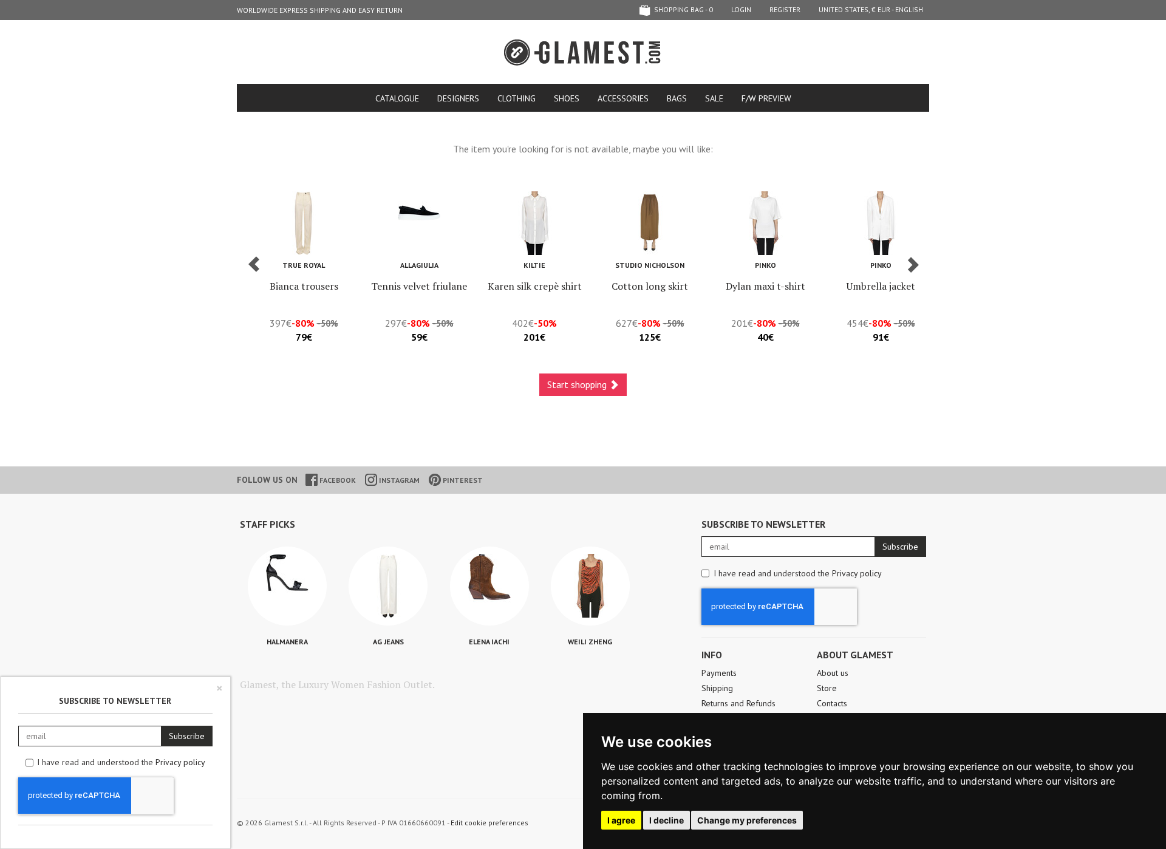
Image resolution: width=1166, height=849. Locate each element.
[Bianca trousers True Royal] (303, 223)
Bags (677, 98)
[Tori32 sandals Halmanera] (287, 586)
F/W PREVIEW (766, 98)
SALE (714, 98)
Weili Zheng (590, 641)
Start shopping (578, 384)
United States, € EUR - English (871, 9)
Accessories (623, 98)
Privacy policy (857, 573)
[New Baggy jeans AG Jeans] (388, 586)
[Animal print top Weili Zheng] (590, 586)
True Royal (303, 265)
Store (827, 688)
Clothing (516, 98)
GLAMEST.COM (583, 52)
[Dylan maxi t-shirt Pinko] (765, 223)
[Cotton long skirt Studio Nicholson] (649, 223)
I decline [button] (666, 820)
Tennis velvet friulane (419, 286)
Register (784, 9)
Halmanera (287, 641)
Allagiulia (419, 265)
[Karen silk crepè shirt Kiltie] (534, 223)
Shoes (566, 98)
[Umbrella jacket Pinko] (880, 223)
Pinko (765, 265)
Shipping (717, 688)
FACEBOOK (337, 480)
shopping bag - (682, 9)
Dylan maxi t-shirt (765, 286)
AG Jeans (388, 641)
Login (741, 9)
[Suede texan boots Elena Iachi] (489, 586)
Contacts (832, 703)
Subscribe (900, 546)
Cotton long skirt (650, 286)
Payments (719, 672)
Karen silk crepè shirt (535, 286)
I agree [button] (621, 820)
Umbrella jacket (881, 286)
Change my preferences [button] (747, 820)
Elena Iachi (489, 641)
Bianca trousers (304, 286)
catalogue (397, 98)
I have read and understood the (798, 573)
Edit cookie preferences (489, 822)
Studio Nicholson (649, 265)
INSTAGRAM (398, 480)
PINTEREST (462, 480)
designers (458, 98)
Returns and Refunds (738, 703)
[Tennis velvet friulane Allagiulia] (419, 223)
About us (832, 672)
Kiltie (534, 265)
